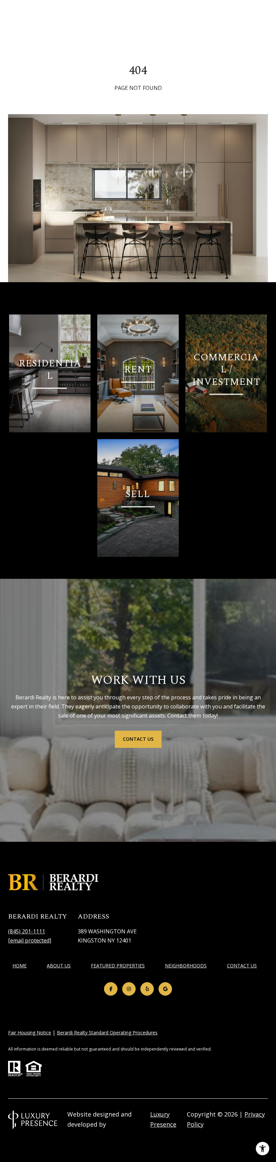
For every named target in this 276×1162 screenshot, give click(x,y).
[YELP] (147, 989)
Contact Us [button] (138, 739)
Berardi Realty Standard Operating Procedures (107, 1032)
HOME (19, 965)
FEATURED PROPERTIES (118, 965)
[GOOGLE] (165, 989)
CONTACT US (242, 966)
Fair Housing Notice (29, 1032)
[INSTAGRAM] (129, 989)
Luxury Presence (163, 1119)
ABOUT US (59, 965)
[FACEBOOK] (110, 989)
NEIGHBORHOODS (186, 965)
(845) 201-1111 (26, 931)
